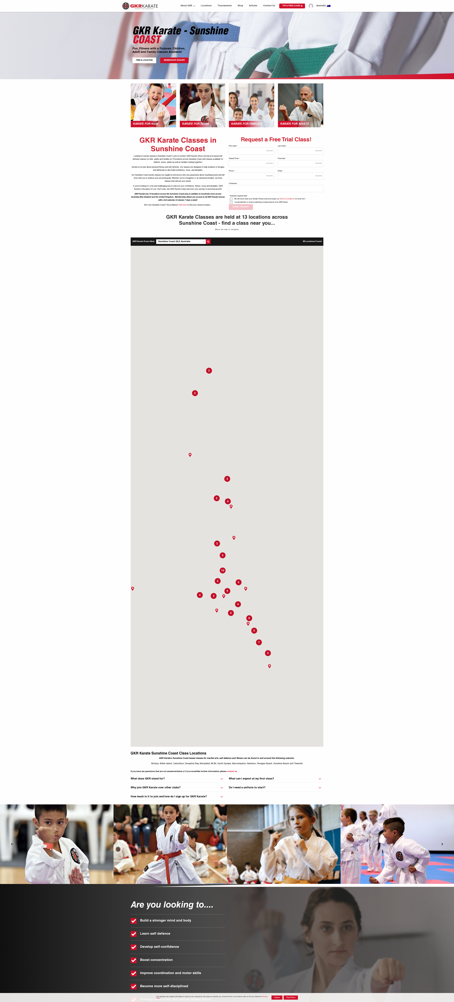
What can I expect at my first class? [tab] (251, 779)
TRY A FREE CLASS (291, 6)
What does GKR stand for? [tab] (148, 779)
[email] (300, 176)
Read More (290, 997)
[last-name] (300, 151)
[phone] (251, 176)
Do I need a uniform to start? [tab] (247, 787)
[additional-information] (276, 188)
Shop (240, 6)
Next (442, 844)
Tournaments (225, 6)
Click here (183, 205)
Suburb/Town (234, 158)
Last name (282, 146)
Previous (12, 844)
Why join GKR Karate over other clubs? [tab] (156, 787)
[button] (231, 507)
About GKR (186, 6)
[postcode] (300, 163)
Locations (206, 6)
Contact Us (269, 6)
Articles (253, 6)
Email (280, 171)
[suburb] (251, 163)
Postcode (282, 158)
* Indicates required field (238, 196)
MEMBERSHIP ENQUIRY (174, 60)
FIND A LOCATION (144, 60)
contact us (232, 772)
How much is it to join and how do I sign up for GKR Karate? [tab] (169, 796)
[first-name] (251, 151)
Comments (233, 183)
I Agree (277, 997)
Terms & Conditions (287, 199)
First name (233, 146)
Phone (232, 171)
